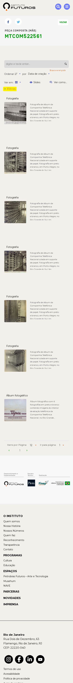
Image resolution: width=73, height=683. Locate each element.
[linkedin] (29, 659)
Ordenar (9, 74)
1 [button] (19, 450)
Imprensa (10, 604)
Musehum (9, 581)
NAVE (6, 586)
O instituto (13, 516)
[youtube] (40, 659)
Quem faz (9, 535)
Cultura (7, 560)
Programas (12, 555)
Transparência (11, 545)
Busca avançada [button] (58, 70)
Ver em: (9, 82)
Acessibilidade (11, 673)
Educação (9, 565)
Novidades (12, 598)
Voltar (63, 22)
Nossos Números (13, 531)
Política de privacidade (16, 678)
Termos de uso (12, 669)
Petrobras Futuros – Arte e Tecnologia (25, 576)
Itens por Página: (17, 444)
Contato (8, 549)
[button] (9, 451)
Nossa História (11, 526)
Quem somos (11, 521)
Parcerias (11, 591)
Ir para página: (48, 444)
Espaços (10, 571)
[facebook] (19, 659)
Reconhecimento (13, 540)
